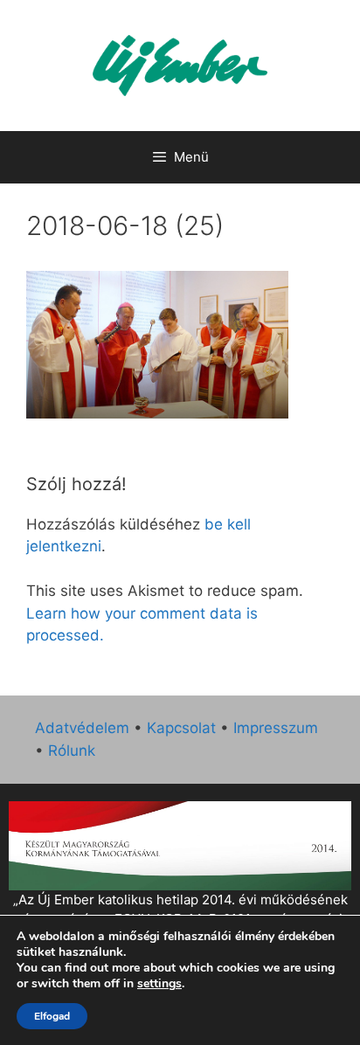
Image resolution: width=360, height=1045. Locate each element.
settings (159, 984)
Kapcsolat (181, 728)
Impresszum (275, 728)
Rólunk (71, 750)
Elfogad (52, 1016)
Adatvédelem (82, 728)
